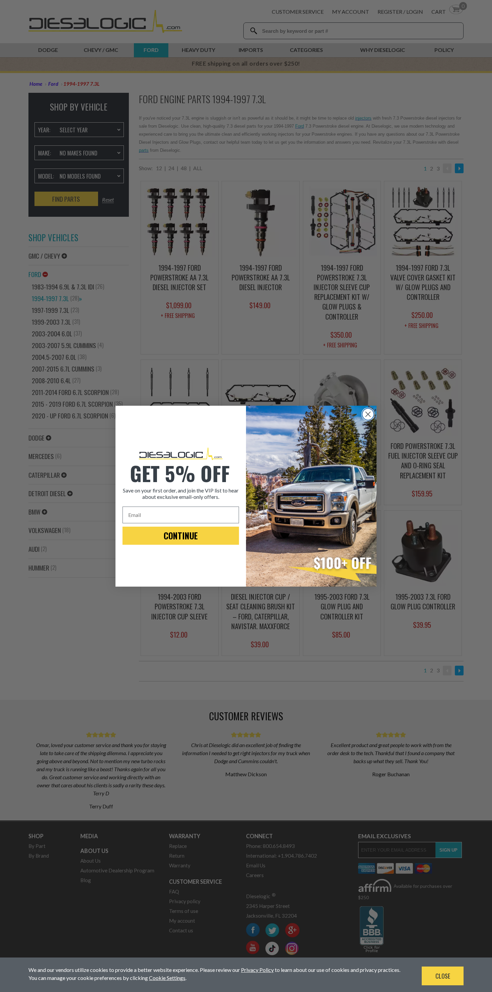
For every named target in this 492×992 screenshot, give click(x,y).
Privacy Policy (257, 970)
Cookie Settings (167, 978)
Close (442, 976)
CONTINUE (181, 535)
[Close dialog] (368, 414)
